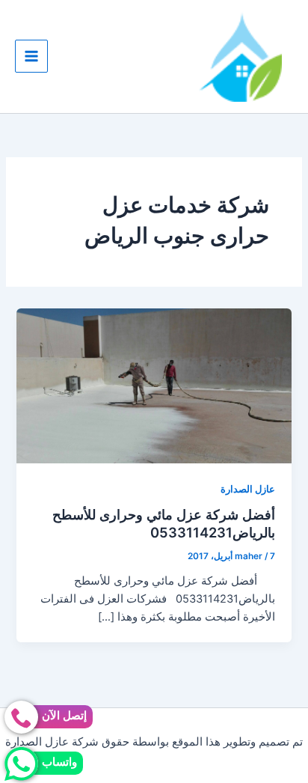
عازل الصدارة (248, 489)
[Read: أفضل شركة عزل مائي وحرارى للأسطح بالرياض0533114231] (153, 385)
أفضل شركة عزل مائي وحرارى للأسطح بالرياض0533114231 (163, 523)
